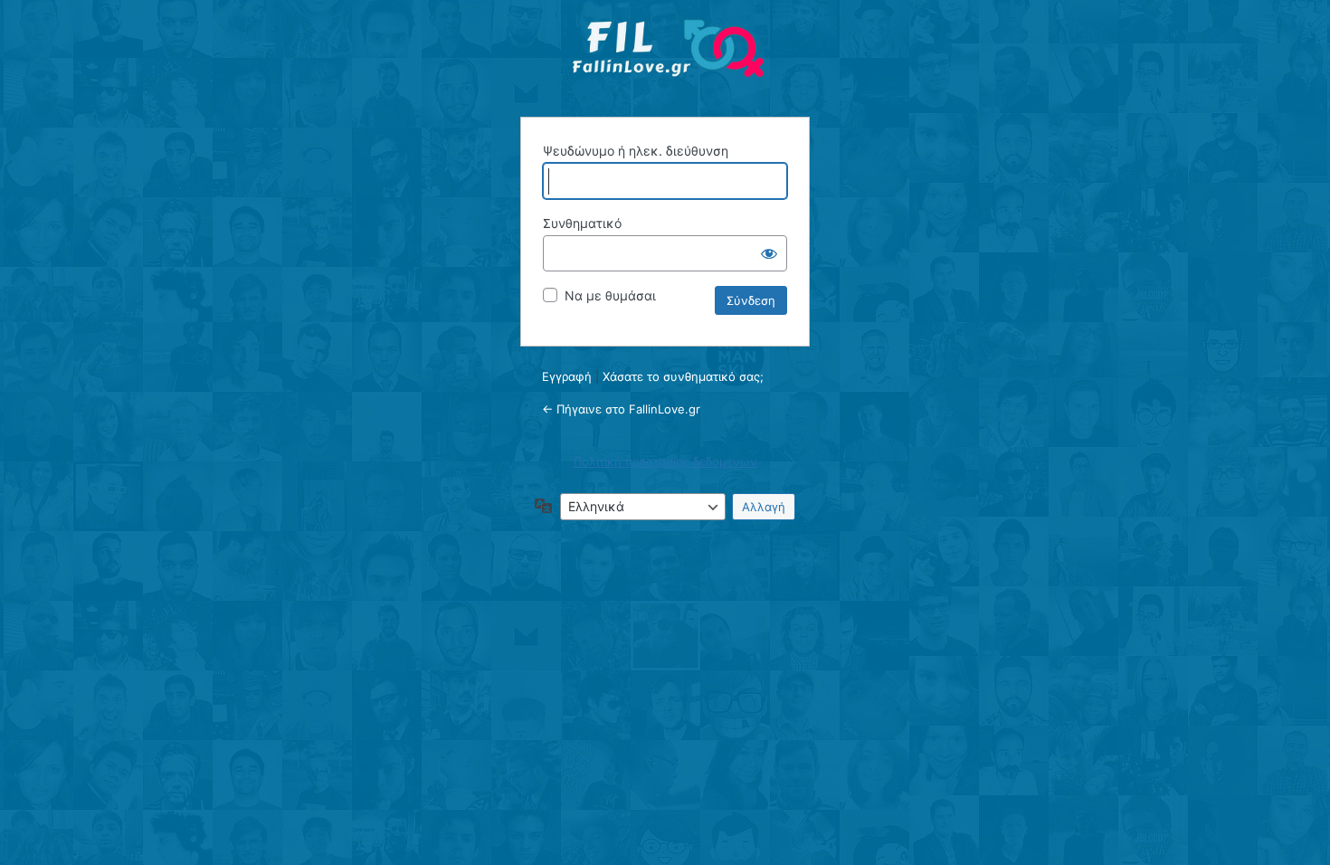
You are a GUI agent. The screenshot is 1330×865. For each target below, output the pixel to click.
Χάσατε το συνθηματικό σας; (683, 376)
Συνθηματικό (582, 223)
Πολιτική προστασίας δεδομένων (665, 461)
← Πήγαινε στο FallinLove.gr (621, 409)
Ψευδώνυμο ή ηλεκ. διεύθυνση (635, 150)
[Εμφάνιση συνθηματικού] (769, 253)
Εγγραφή (567, 376)
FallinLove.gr (667, 56)
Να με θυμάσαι (610, 295)
